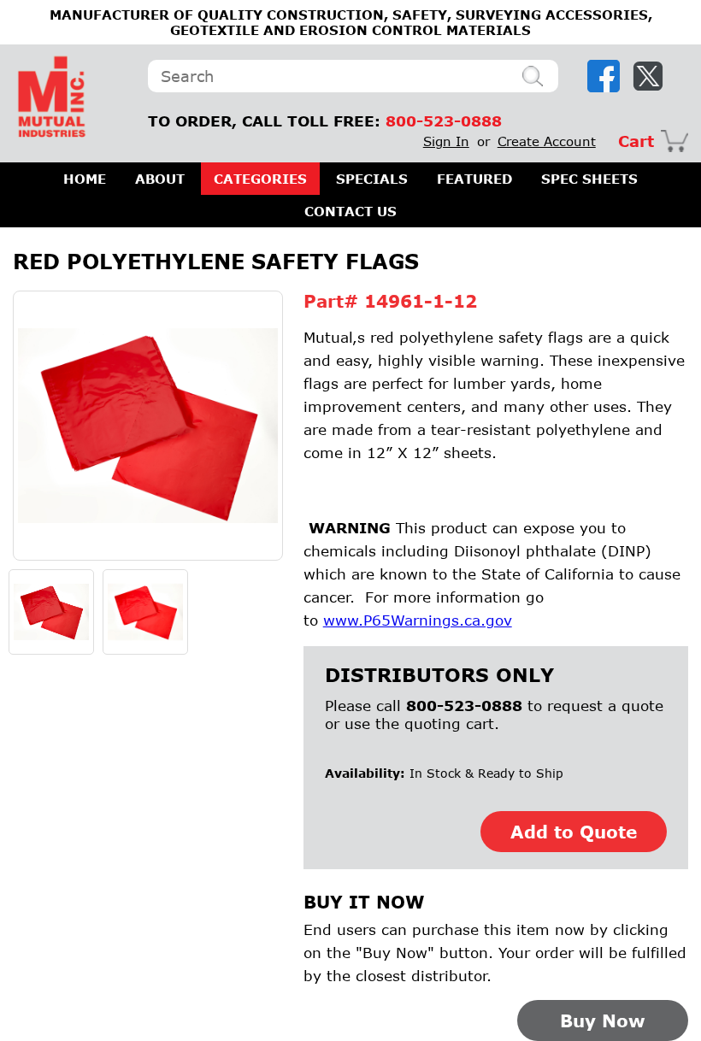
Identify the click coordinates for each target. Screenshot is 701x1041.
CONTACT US (350, 211)
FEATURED (474, 178)
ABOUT (160, 178)
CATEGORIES (260, 178)
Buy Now (602, 1020)
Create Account (547, 141)
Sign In (446, 141)
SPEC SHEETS (589, 178)
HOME (84, 178)
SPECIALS (372, 178)
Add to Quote (573, 831)
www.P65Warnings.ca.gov (417, 620)
